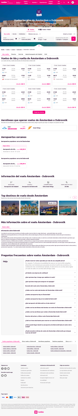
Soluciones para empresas (27, 387)
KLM (46, 54)
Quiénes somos (24, 368)
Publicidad (23, 382)
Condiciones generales (26, 370)
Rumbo (2, 49)
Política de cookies (25, 375)
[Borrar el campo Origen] (16, 38)
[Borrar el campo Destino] (34, 38)
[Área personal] (73, 2)
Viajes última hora (64, 375)
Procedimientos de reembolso (47, 370)
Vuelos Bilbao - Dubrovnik (33, 348)
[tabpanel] (39, 85)
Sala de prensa (24, 385)
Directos (13, 54)
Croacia (13, 49)
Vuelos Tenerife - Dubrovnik (57, 348)
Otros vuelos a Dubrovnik (29, 341)
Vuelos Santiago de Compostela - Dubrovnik (61, 350)
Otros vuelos (69, 341)
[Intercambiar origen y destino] (19, 38)
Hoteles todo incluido (65, 373)
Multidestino (22, 34)
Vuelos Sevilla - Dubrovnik (9, 350)
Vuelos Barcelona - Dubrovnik (34, 346)
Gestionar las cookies (26, 377)
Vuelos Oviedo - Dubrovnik (9, 353)
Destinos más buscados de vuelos (68, 368)
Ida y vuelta (7, 34)
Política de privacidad (26, 373)
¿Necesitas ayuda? (44, 368)
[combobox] (10, 39)
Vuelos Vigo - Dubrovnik (32, 350)
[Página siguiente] (75, 197)
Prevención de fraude (45, 382)
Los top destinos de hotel (66, 370)
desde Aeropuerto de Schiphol (33, 54)
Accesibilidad (43, 380)
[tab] (30, 29)
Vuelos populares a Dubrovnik (11, 341)
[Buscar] (73, 39)
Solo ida (14, 34)
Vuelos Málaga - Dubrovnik (57, 346)
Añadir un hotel (67, 34)
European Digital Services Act (47, 377)
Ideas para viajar (63, 377)
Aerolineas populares (44, 341)
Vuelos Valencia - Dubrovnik (9, 348)
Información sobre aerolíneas (47, 373)
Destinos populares (57, 341)
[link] (13, 74)
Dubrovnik (19, 49)
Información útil (44, 375)
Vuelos (8, 49)
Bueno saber (5, 227)
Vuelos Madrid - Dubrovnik (9, 346)
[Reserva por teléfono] (64, 2)
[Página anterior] (70, 197)
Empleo (22, 380)
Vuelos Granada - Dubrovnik (33, 353)
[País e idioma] (68, 2)
